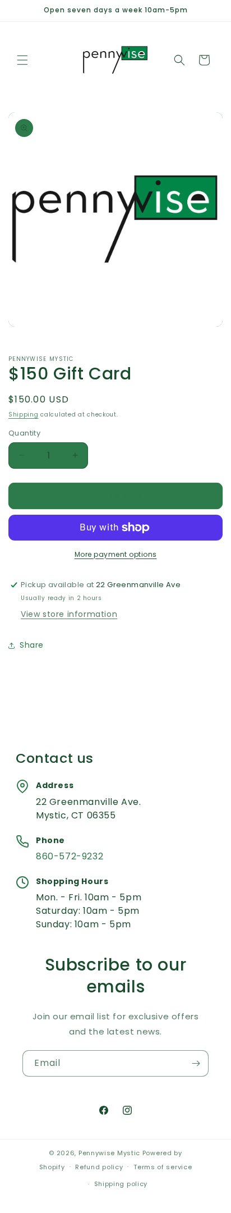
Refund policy (99, 1166)
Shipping (23, 414)
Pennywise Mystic (109, 1152)
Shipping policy (121, 1183)
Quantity (24, 433)
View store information (69, 614)
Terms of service (162, 1166)
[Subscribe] (195, 1063)
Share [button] (32, 645)
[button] (22, 60)
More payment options (116, 554)
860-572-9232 (69, 856)
